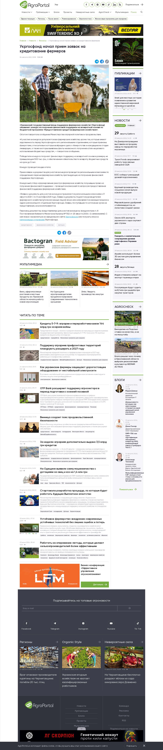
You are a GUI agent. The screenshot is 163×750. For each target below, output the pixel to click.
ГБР (63, 483)
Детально (98, 584)
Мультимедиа (121, 12)
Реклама (124, 711)
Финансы (43, 41)
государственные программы (60, 458)
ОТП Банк (43, 407)
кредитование (26, 225)
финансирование (70, 407)
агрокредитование (83, 407)
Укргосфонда (72, 217)
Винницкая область (78, 431)
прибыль (43, 535)
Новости (32, 41)
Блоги (56, 12)
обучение (104, 535)
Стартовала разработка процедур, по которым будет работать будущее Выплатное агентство (73, 492)
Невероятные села (85, 12)
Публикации (81, 711)
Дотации (61, 225)
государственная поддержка (49, 359)
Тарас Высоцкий (88, 458)
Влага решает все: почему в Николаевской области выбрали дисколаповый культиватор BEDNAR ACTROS (128, 361)
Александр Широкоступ (67, 555)
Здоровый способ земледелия (58, 558)
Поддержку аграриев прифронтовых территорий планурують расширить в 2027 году (70, 347)
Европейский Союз (46, 511)
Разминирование (69, 19)
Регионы (41, 19)
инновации (50, 535)
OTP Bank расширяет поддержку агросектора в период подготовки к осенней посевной (69, 390)
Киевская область (82, 558)
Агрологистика (85, 19)
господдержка (66, 431)
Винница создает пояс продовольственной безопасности (66, 419)
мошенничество (70, 483)
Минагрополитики (46, 461)
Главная (23, 41)
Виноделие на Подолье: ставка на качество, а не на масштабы (127, 332)
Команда (124, 706)
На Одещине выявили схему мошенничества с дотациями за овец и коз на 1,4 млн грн (68, 470)
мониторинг (85, 555)
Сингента (43, 555)
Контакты (124, 715)
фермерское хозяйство (45, 225)
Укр (56, 4)
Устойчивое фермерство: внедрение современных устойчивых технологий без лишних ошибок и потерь (72, 520)
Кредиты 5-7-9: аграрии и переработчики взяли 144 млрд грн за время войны (72, 325)
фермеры (74, 535)
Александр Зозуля (53, 555)
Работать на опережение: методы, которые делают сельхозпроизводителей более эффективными (72, 544)
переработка (55, 338)
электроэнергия (45, 379)
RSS (124, 720)
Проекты (67, 12)
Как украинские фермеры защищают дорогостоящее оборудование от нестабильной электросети (73, 369)
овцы (46, 483)
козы (41, 483)
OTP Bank (50, 407)
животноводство (56, 431)
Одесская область (54, 483)
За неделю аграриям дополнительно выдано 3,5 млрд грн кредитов (73, 443)
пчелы (78, 555)
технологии (81, 535)
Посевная (93, 407)
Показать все (126, 489)
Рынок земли (53, 19)
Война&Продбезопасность (67, 359)
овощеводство (89, 431)
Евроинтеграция (28, 19)
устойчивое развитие (93, 535)
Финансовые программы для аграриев (110, 19)
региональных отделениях (32, 219)
